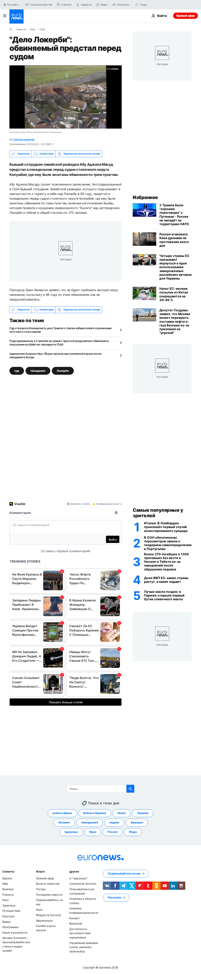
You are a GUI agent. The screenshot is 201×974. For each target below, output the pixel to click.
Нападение (37, 370)
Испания (64, 822)
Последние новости (49, 894)
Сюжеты (8, 871)
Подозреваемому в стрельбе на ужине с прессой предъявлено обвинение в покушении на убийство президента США (59, 342)
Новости (21, 29)
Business (8, 889)
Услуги (40, 871)
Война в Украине (94, 813)
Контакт (74, 918)
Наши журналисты (14, 932)
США (42, 29)
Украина (142, 813)
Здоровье (71, 831)
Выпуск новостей (47, 883)
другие (74, 871)
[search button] (137, 5)
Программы (10, 927)
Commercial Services (82, 883)
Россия (113, 831)
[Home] (10, 29)
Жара (133, 831)
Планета (8, 894)
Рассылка (114, 897)
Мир (32, 29)
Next (5, 900)
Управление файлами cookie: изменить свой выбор (83, 947)
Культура (8, 916)
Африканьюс (44, 920)
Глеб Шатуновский (23, 139)
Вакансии (75, 923)
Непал (121, 813)
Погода (41, 889)
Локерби (63, 370)
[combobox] (157, 5)
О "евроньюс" (78, 878)
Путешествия (11, 910)
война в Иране (62, 813)
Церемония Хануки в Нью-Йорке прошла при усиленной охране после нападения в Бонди (55, 355)
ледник (114, 822)
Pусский (11, 4)
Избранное (145, 197)
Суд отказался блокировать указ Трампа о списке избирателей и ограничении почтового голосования (60, 329)
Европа (7, 878)
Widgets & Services (48, 915)
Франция (137, 822)
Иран (92, 831)
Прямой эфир (185, 15)
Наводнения (89, 822)
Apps (39, 909)
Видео (6, 921)
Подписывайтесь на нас (124, 873)
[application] (65, 97)
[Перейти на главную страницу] (16, 16)
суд (16, 370)
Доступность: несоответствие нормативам (79, 933)
